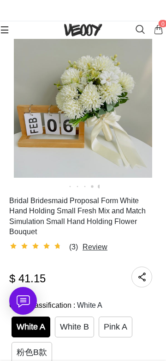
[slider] (37, 246)
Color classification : (55, 305)
